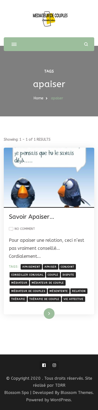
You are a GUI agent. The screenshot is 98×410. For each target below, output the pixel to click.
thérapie (18, 299)
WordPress (60, 399)
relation (79, 291)
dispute (68, 274)
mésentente (59, 291)
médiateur (19, 282)
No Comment (25, 229)
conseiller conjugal (27, 274)
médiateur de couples (28, 291)
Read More (41, 313)
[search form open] (86, 44)
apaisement (31, 266)
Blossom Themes (77, 392)
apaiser (50, 266)
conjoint (67, 266)
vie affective (73, 299)
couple (53, 274)
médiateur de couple (48, 282)
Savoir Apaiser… (31, 216)
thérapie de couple (44, 299)
